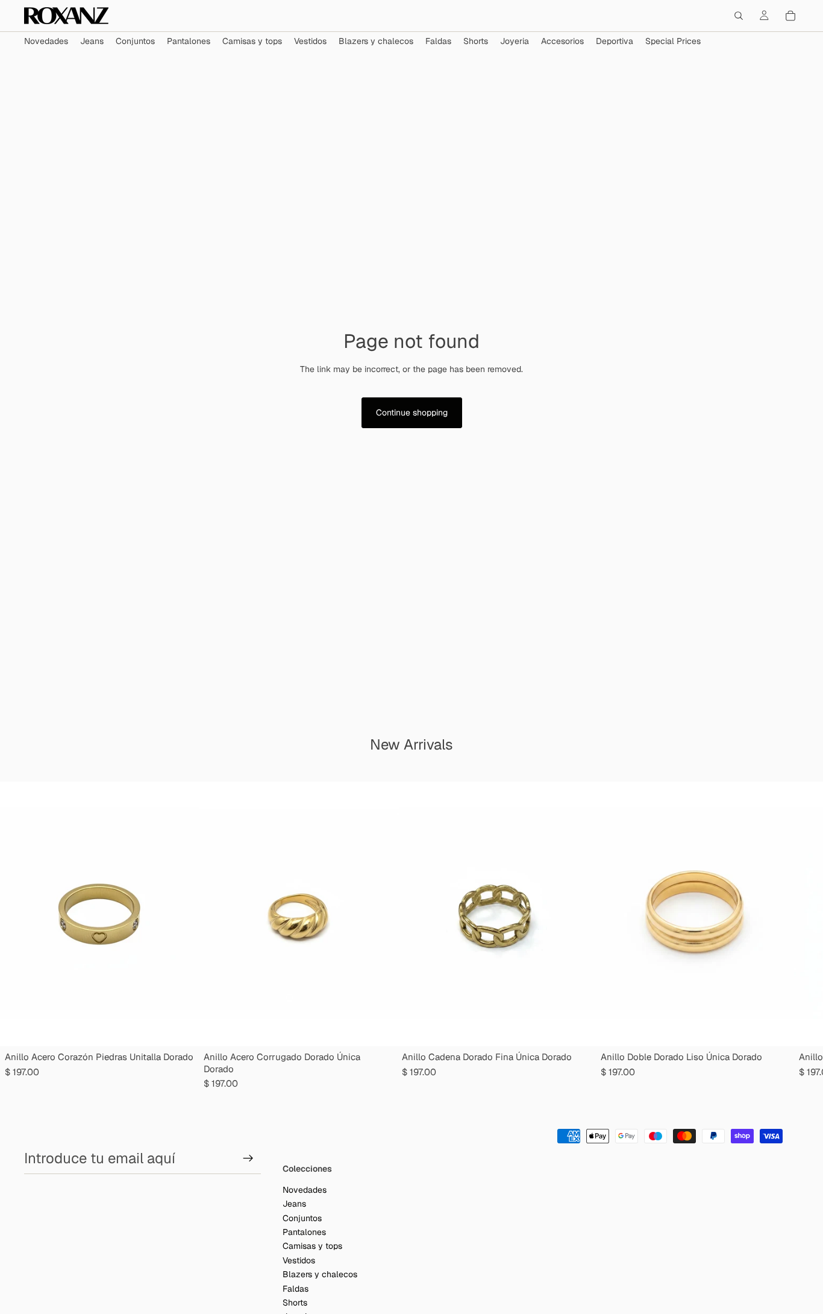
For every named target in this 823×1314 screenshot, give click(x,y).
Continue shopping (412, 412)
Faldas (295, 1288)
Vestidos (299, 1259)
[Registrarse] (248, 1158)
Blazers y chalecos (320, 1274)
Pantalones (304, 1232)
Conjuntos (302, 1217)
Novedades (305, 1189)
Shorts (295, 1302)
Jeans (294, 1203)
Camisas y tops (312, 1245)
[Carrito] (790, 15)
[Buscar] (738, 15)
